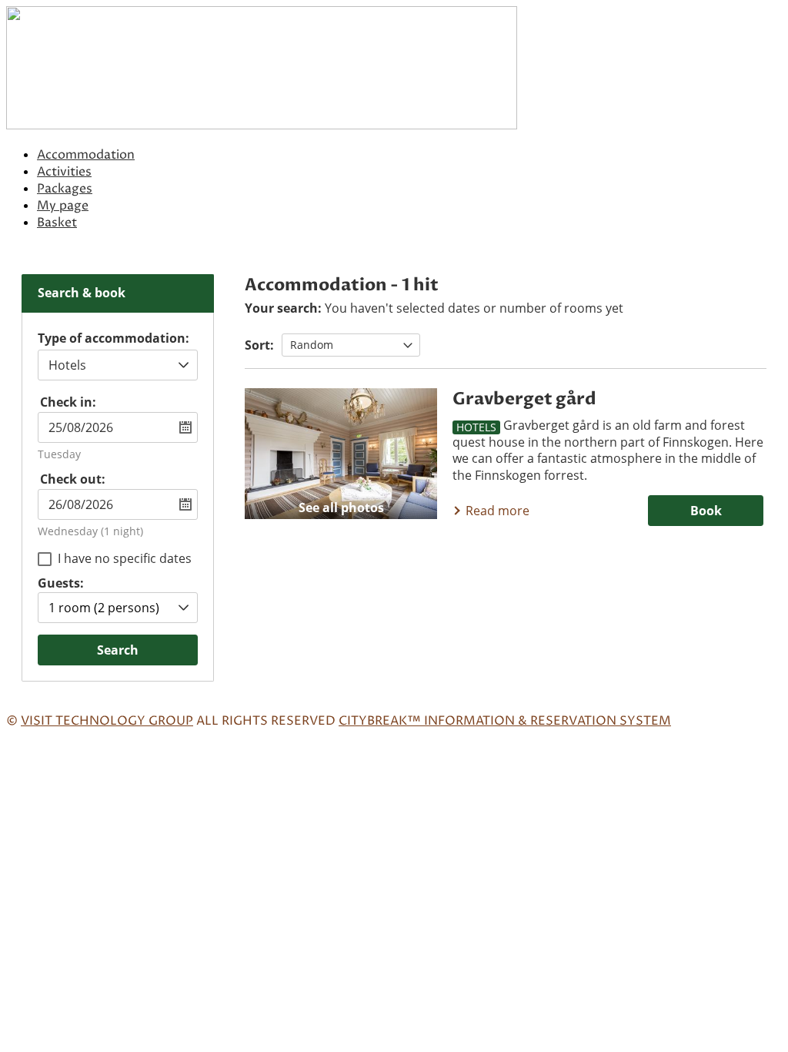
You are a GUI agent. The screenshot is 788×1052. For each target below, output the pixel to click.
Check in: (68, 402)
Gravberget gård (524, 398)
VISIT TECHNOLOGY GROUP (107, 720)
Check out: (72, 479)
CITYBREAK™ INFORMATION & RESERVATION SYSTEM (505, 720)
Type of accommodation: (113, 339)
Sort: (259, 345)
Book (706, 510)
